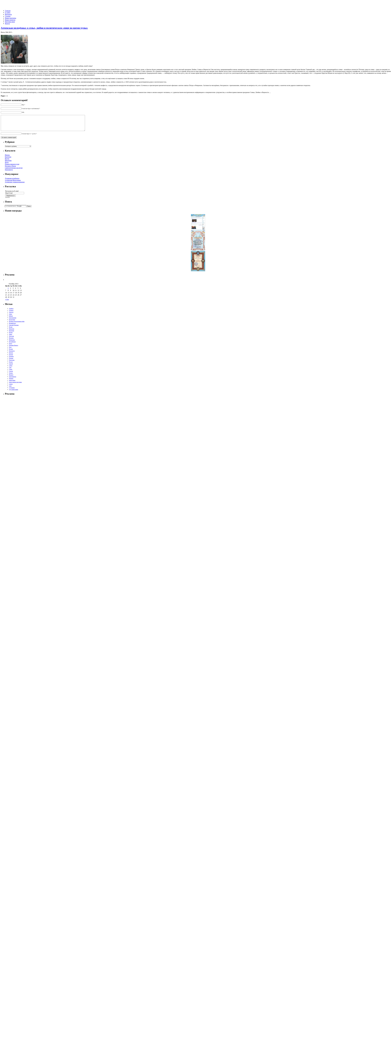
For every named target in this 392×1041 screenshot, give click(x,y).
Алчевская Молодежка (13, 180)
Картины (8, 157)
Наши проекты (10, 20)
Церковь (11, 378)
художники (12, 387)
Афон (10, 314)
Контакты (8, 14)
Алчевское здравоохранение (15, 182)
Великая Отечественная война (16, 321)
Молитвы (8, 160)
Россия (11, 362)
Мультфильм (12, 341)
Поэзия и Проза (10, 166)
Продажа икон (10, 22)
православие (12, 380)
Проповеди (9, 170)
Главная (7, 11)
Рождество (11, 360)
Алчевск (11, 310)
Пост (10, 347)
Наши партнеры (10, 18)
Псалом (11, 354)
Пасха (10, 343)
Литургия (11, 336)
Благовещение (12, 317)
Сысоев (11, 371)
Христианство (12, 376)
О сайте (7, 12)
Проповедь (12, 351)
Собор (10, 365)
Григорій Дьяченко (14, 325)
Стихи (10, 369)
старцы (11, 384)
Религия (11, 358)
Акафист (11, 308)
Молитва (11, 338)
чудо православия (13, 389)
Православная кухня (12, 164)
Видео (7, 158)
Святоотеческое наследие (14, 168)
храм (10, 386)
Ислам (10, 327)
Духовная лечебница (12, 178)
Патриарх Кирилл (13, 345)
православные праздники (15, 382)
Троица (11, 373)
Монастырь (12, 340)
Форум (7, 23)
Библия (11, 316)
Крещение (11, 330)
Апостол (11, 312)
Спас (10, 367)
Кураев (11, 332)
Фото (7, 162)
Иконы (7, 155)
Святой (11, 363)
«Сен (7, 299)
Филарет (11, 375)
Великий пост (12, 323)
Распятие (11, 356)
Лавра (10, 334)
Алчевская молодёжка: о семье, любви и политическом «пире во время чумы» (44, 28)
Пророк (11, 352)
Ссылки (7, 16)
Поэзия (11, 349)
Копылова (11, 329)
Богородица (12, 319)
